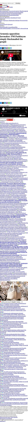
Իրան (19, 17)
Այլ (0, 21)
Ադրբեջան (14, 17)
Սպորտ (8, 13)
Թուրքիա (7, 17)
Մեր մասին (14, 417)
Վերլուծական (4, 15)
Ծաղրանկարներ (14, 15)
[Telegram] (11, 48)
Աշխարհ (10, 24)
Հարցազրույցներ (16, 13)
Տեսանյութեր (4, 27)
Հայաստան (3, 24)
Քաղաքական (4, 11)
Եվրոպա (5, 20)
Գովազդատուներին (6, 418)
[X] (3, 48)
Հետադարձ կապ (5, 417)
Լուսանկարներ (12, 27)
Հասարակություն (14, 11)
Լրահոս (2, 8)
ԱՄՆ (1, 20)
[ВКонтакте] (1, 48)
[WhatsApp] (9, 48)
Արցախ (2, 17)
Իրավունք (3, 12)
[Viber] (7, 48)
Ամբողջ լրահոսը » (5, 280)
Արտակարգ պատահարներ (14, 12)
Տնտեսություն (24, 11)
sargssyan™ (3, 421)
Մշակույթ (3, 13)
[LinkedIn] (5, 48)
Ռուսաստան (23, 20)
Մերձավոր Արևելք (14, 20)
